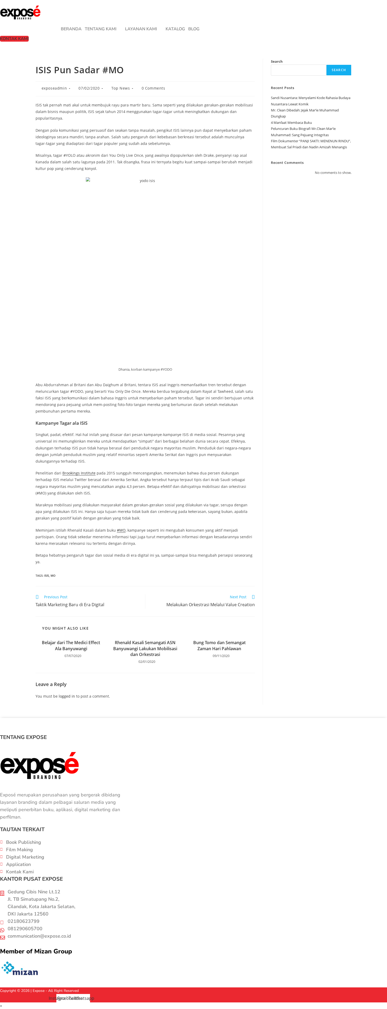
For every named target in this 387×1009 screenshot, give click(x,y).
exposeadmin (54, 88)
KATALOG (175, 29)
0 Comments (153, 88)
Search (277, 61)
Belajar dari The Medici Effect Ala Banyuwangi (71, 645)
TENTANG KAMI (100, 29)
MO (53, 575)
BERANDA (71, 29)
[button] (103, 29)
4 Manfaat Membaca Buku (291, 122)
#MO (121, 530)
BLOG (194, 29)
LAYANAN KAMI (141, 29)
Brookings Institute (79, 473)
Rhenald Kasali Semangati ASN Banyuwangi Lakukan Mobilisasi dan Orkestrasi (145, 648)
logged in (67, 696)
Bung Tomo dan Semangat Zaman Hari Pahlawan (219, 645)
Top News (120, 88)
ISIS (46, 575)
